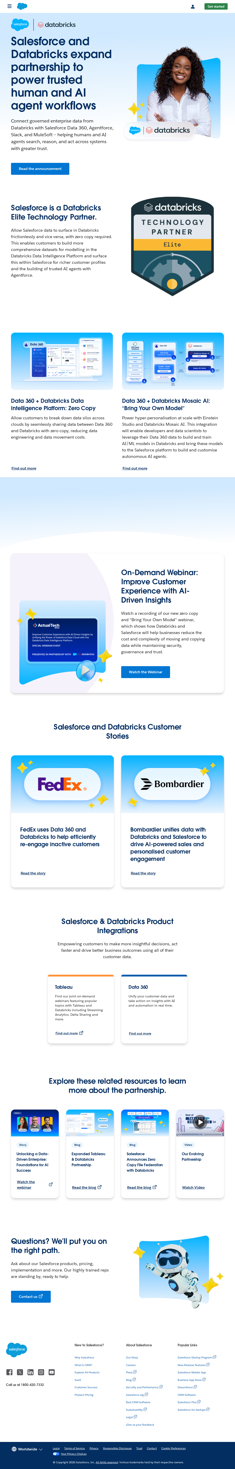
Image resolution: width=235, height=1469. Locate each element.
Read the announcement (40, 168)
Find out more (23, 468)
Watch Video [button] (193, 1187)
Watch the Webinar (145, 672)
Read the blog (84, 1187)
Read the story (33, 873)
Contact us (28, 1296)
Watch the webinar (26, 1185)
